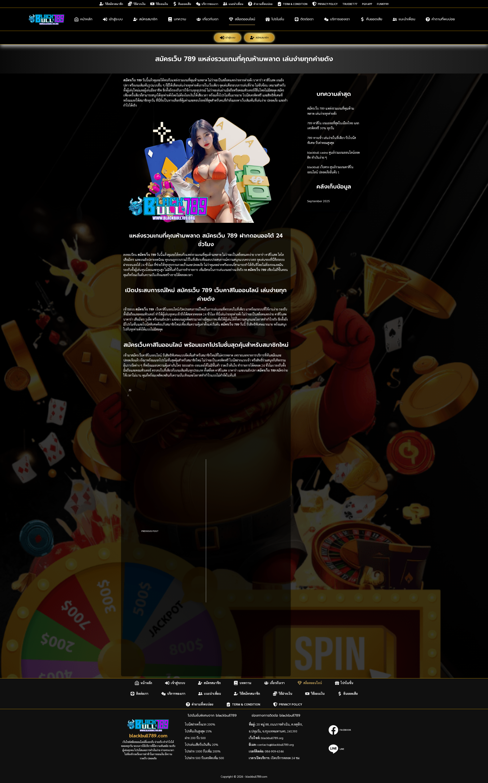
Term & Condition (295, 4)
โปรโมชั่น (277, 19)
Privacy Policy (328, 4)
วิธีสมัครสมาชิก (114, 4)
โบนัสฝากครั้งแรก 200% (200, 724)
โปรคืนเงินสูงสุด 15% (198, 731)
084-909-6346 (274, 751)
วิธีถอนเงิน (162, 4)
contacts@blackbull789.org (275, 745)
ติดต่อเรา (307, 19)
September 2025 (318, 201)
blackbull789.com (148, 735)
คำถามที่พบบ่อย (263, 4)
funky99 (382, 4)
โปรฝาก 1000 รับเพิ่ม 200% (203, 751)
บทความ (180, 19)
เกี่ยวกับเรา (210, 19)
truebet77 (349, 4)
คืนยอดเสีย (184, 4)
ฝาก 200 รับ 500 (195, 738)
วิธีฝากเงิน (139, 4)
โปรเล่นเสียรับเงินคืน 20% (201, 745)
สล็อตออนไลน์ (245, 19)
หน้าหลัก (86, 19)
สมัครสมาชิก (148, 19)
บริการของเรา (209, 4)
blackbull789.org (272, 738)
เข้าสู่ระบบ (116, 19)
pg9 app (367, 4)
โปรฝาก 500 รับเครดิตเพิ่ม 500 (204, 758)
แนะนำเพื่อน (236, 4)
